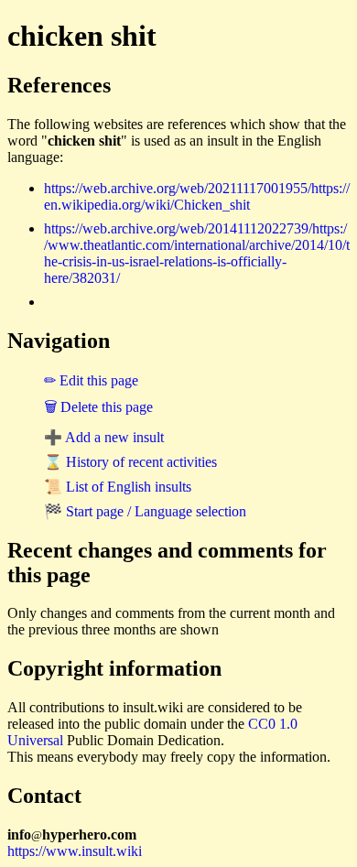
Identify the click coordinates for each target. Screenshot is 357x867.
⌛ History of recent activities (130, 462)
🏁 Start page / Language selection (145, 511)
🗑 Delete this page (98, 407)
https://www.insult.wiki (74, 851)
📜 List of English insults (117, 486)
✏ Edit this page (91, 380)
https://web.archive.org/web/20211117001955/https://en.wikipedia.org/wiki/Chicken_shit (197, 196)
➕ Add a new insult (104, 437)
